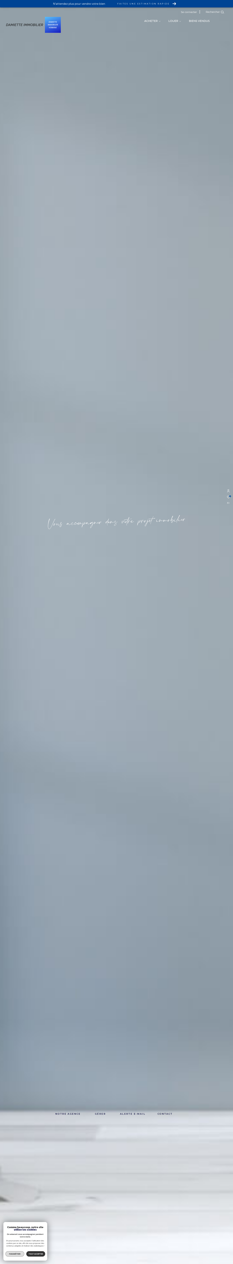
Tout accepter (36, 1254)
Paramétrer (15, 1254)
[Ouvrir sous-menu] (160, 21)
